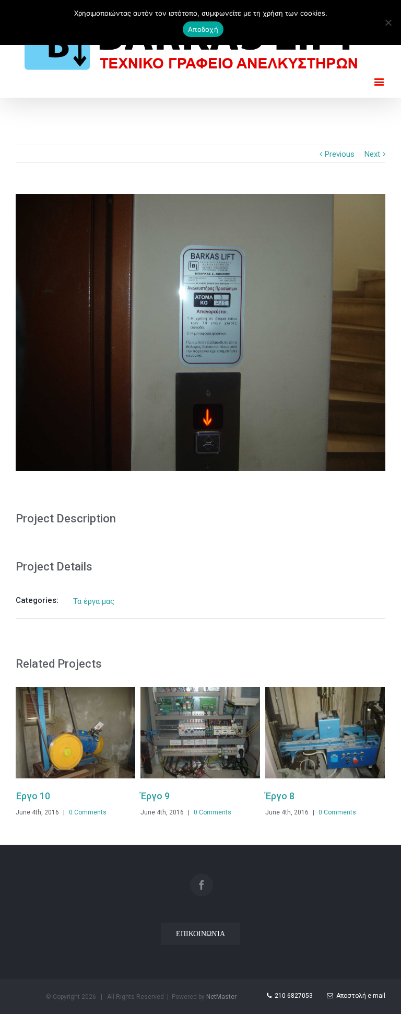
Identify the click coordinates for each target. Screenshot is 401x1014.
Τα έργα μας (93, 601)
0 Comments (67, 812)
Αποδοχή (203, 29)
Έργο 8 (259, 795)
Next (372, 154)
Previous (340, 154)
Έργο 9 (134, 795)
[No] (388, 22)
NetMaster (221, 996)
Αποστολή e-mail (359, 995)
